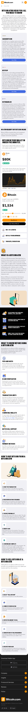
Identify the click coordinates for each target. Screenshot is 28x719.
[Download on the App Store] (14, 667)
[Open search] (22, 2)
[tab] (4, 217)
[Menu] (25, 2)
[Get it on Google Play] (14, 663)
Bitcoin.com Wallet (10, 417)
